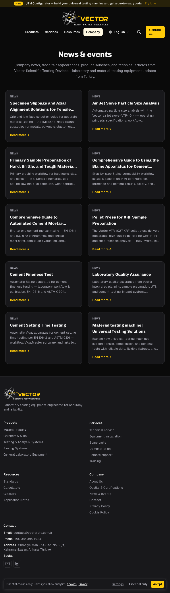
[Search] (139, 32)
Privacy (83, 584)
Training (95, 461)
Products (32, 32)
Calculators (12, 487)
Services (51, 32)
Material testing (15, 429)
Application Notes (16, 500)
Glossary (10, 494)
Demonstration (100, 448)
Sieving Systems (15, 448)
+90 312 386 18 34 (27, 539)
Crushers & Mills (15, 436)
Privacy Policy (99, 506)
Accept (157, 584)
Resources (72, 32)
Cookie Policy (99, 512)
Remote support (101, 455)
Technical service (101, 430)
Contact (95, 500)
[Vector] (85, 17)
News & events (100, 494)
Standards (11, 481)
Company (93, 32)
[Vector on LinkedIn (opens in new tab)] (17, 564)
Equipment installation (105, 436)
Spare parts (97, 442)
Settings (118, 584)
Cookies (72, 584)
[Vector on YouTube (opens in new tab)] (8, 564)
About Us (96, 481)
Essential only (138, 584)
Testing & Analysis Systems (23, 442)
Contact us (155, 32)
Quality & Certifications (106, 487)
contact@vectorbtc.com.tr (33, 532)
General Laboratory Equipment (26, 454)
